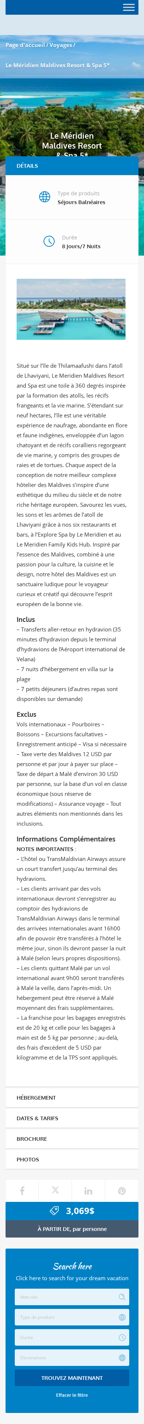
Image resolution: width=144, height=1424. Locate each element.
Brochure (32, 1138)
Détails (27, 165)
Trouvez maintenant (72, 1377)
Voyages (60, 45)
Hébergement (36, 1097)
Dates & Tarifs (37, 1118)
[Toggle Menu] (129, 7)
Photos (28, 1159)
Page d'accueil (25, 45)
